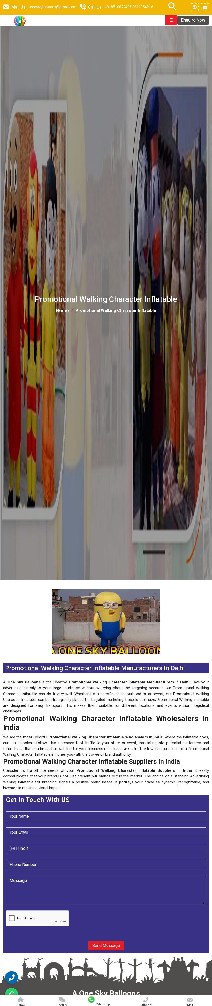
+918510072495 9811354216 (129, 7)
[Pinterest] (195, 7)
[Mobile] (83, 7)
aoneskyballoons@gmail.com (53, 7)
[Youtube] (205, 7)
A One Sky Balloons (106, 993)
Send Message (106, 945)
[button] (3, 657)
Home (62, 310)
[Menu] (171, 20)
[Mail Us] (6, 7)
